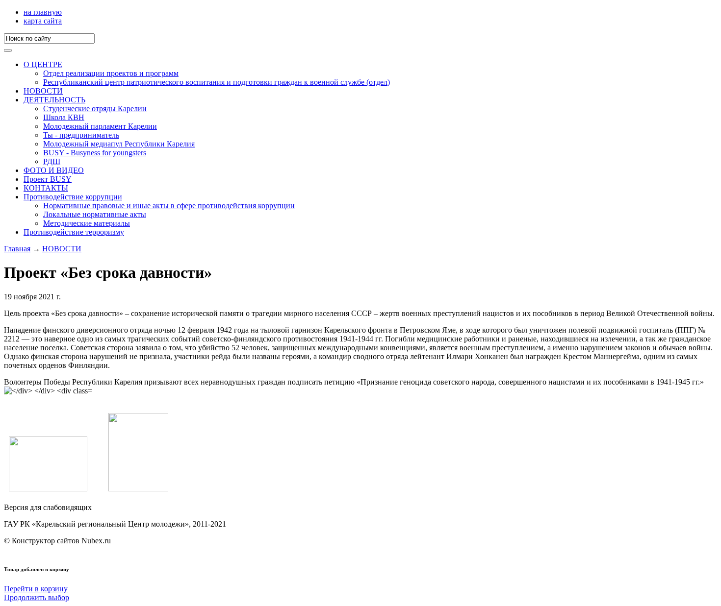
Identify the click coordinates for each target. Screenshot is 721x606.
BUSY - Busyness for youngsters (94, 152)
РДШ (51, 161)
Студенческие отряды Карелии (95, 108)
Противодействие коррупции (73, 197)
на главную (43, 12)
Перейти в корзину (36, 588)
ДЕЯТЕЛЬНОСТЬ (54, 100)
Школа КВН (63, 117)
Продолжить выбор (36, 597)
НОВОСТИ (43, 91)
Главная (17, 248)
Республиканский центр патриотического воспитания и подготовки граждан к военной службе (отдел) (216, 82)
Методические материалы (86, 223)
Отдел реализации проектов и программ (111, 73)
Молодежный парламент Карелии (100, 126)
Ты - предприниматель (81, 135)
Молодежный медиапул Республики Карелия (119, 144)
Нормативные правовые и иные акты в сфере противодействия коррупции (169, 205)
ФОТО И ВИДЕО (54, 170)
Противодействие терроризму (74, 232)
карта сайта (43, 21)
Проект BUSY (48, 179)
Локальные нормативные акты (94, 214)
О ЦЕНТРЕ (43, 64)
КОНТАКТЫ (46, 188)
